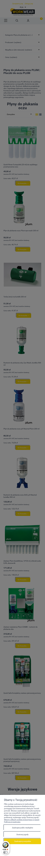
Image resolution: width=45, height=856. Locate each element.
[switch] (5, 852)
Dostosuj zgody (22, 834)
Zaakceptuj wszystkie (22, 841)
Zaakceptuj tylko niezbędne (22, 828)
